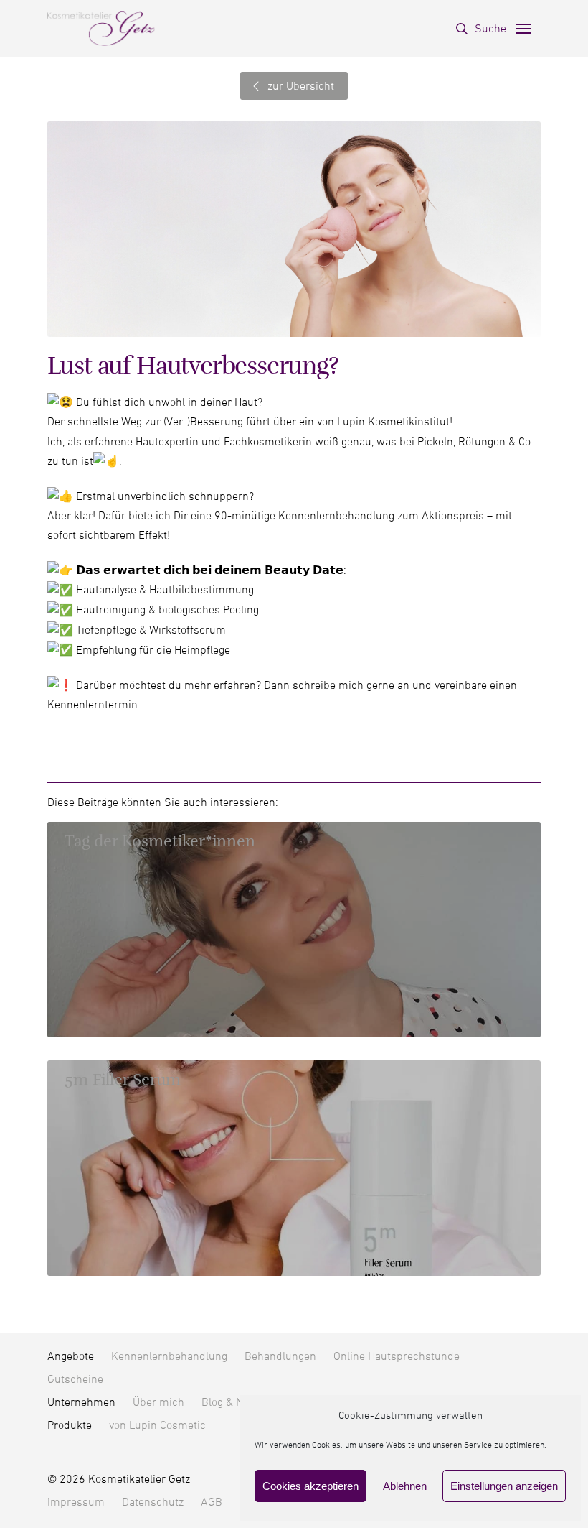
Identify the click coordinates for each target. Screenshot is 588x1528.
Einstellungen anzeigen (504, 1486)
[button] (481, 28)
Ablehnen (405, 1486)
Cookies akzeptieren (310, 1486)
